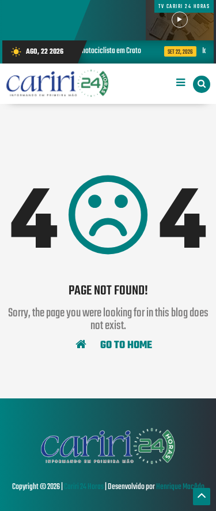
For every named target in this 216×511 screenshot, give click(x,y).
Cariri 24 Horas (84, 487)
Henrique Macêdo (180, 487)
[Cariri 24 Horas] (107, 463)
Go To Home (125, 344)
